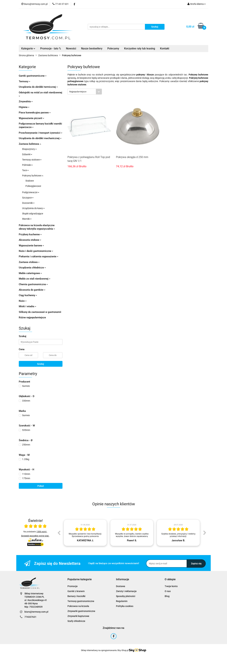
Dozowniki (27, 203)
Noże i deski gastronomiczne (35, 251)
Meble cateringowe (30, 273)
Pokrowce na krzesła (78, 606)
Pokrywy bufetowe (32, 175)
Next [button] (204, 532)
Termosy (24, 81)
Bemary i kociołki (76, 596)
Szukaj (40, 364)
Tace (24, 170)
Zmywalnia (25, 101)
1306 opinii (41, 531)
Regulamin (121, 601)
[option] (85, 532)
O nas (168, 591)
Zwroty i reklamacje (126, 591)
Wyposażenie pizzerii (31, 118)
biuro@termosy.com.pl (36, 611)
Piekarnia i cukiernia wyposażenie (38, 256)
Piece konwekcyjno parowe (34, 112)
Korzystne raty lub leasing (139, 48)
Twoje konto (171, 586)
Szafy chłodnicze (76, 621)
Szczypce (27, 197)
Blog (167, 596)
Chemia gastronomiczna (33, 284)
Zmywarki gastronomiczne (81, 611)
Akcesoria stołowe (29, 239)
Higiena (23, 107)
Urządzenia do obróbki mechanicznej (39, 138)
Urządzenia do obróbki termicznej (38, 86)
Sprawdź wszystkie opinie (35, 535)
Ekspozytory (28, 149)
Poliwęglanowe (33, 186)
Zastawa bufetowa (29, 143)
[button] (79, 579)
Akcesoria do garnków (31, 289)
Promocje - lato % (50, 48)
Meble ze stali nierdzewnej (34, 278)
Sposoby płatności (125, 596)
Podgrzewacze (30, 192)
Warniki (26, 219)
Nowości (71, 48)
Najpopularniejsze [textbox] (77, 91)
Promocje (72, 586)
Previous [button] (58, 532)
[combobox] (84, 91)
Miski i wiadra (27, 306)
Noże (22, 300)
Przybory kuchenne (29, 234)
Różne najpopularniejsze (32, 317)
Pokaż (40, 486)
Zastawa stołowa (28, 262)
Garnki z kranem (76, 591)
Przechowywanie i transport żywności (40, 132)
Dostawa (120, 586)
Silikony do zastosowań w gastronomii (40, 312)
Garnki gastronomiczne (32, 75)
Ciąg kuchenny (27, 295)
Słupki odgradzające (32, 213)
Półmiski (26, 165)
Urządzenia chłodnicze (32, 267)
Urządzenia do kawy (32, 208)
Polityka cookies (124, 606)
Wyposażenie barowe (31, 245)
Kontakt (164, 48)
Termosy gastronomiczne (80, 601)
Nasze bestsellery (91, 48)
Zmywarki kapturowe (78, 616)
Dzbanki (26, 154)
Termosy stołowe (31, 159)
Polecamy (113, 48)
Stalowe (29, 180)
